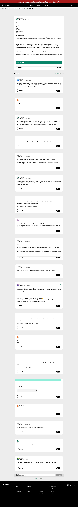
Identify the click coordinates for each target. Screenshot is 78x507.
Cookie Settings (23, 504)
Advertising (29, 491)
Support (39, 486)
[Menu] (75, 5)
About (17, 486)
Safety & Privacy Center (9, 504)
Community (7, 5)
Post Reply (59, 475)
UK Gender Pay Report (56, 504)
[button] (61, 19)
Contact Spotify (41, 493)
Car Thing (15, 8)
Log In (71, 5)
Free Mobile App (41, 491)
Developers (29, 488)
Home (8, 8)
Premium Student (52, 493)
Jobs (17, 488)
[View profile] (17, 19)
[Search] (67, 5)
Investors (28, 493)
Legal (3, 504)
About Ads (30, 504)
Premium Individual (52, 486)
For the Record (18, 491)
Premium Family (52, 491)
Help (31, 5)
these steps (45, 2)
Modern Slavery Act (42, 504)
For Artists (29, 486)
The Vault (11, 8)
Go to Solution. (22, 62)
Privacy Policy (17, 504)
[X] (71, 485)
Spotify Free (51, 496)
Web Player (40, 488)
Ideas (46, 5)
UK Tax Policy (49, 504)
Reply (59, 67)
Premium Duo (51, 488)
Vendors (28, 496)
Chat (38, 5)
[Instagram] (67, 485)
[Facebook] (74, 485)
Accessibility (35, 504)
